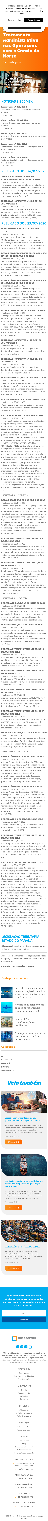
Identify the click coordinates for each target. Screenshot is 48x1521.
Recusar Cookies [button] (14, 20)
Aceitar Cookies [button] (34, 20)
